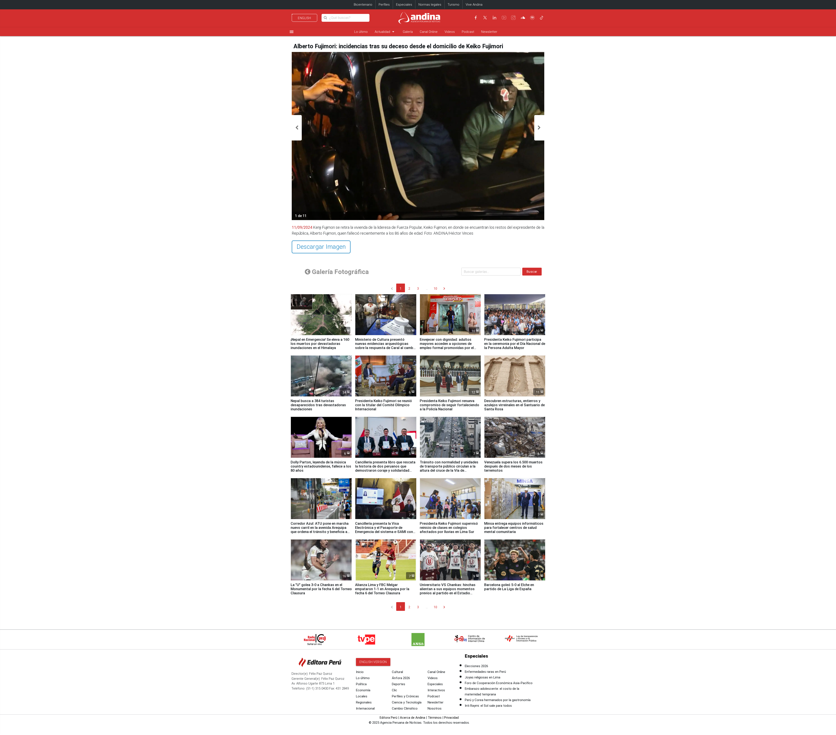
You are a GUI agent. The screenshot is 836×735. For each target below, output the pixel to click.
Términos (435, 718)
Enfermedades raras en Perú (485, 672)
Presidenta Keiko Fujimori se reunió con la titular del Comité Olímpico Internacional (383, 405)
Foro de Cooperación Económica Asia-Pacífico (499, 683)
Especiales (404, 5)
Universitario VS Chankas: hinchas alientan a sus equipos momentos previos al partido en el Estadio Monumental (447, 591)
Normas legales (429, 5)
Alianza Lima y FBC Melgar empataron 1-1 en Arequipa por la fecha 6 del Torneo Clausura (382, 589)
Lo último (361, 32)
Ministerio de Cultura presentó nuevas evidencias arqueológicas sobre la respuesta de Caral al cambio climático (385, 345)
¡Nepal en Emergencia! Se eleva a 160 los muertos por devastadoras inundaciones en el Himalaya (320, 343)
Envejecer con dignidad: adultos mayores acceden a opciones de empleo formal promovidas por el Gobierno (447, 345)
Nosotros (435, 708)
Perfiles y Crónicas (405, 696)
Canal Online (429, 32)
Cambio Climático (405, 708)
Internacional (365, 708)
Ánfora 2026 (401, 678)
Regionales (364, 702)
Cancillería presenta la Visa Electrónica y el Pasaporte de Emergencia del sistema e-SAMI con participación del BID (384, 529)
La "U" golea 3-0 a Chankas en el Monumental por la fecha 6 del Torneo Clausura (321, 589)
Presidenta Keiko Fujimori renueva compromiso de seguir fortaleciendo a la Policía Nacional (449, 405)
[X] (485, 17)
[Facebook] (475, 17)
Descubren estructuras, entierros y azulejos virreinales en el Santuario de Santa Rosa (514, 405)
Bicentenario (363, 5)
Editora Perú (388, 718)
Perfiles (384, 5)
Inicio (360, 672)
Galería (408, 32)
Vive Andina (474, 5)
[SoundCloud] (523, 17)
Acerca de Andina (412, 718)
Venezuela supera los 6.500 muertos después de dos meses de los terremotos (513, 466)
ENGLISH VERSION (373, 662)
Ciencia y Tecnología (406, 702)
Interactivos (436, 690)
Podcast (468, 32)
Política (361, 684)
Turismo (453, 5)
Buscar (532, 271)
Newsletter (489, 32)
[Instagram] (513, 17)
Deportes (398, 684)
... (427, 288)
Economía (363, 690)
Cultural (397, 672)
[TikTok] (541, 17)
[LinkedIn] (494, 17)
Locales (361, 696)
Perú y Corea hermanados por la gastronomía (498, 700)
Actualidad (385, 31)
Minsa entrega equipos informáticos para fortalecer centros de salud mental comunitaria (513, 527)
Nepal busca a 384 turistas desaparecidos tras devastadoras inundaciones (318, 405)
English (304, 18)
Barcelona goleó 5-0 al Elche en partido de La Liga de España (509, 587)
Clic (394, 690)
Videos (450, 32)
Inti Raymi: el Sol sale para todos (488, 706)
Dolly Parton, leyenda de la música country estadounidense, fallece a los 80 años (321, 466)
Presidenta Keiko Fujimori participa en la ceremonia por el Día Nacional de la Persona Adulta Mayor (514, 343)
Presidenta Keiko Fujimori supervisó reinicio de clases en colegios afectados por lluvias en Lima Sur (449, 527)
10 (435, 288)
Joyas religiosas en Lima (482, 677)
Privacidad (451, 718)
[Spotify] (532, 17)
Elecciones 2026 (476, 666)
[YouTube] (504, 17)
